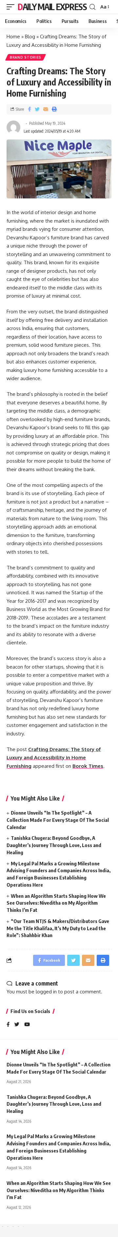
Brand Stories (25, 57)
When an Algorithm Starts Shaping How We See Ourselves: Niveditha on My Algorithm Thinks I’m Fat (56, 903)
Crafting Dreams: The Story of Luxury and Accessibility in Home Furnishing (54, 757)
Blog (30, 36)
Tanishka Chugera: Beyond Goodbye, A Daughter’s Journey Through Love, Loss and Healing (54, 845)
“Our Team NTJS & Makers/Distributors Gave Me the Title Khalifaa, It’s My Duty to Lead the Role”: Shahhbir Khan (58, 928)
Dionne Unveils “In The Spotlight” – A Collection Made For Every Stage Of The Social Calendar (58, 820)
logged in (46, 991)
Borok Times (87, 766)
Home (13, 36)
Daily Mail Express (52, 6)
